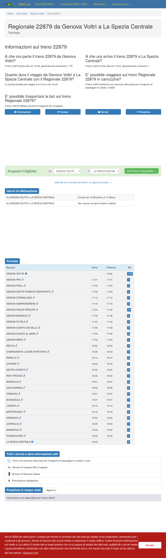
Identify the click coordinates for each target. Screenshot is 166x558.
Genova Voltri (37, 13)
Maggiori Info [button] (30, 553)
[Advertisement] (95, 138)
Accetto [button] (150, 545)
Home (10, 13)
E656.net (24, 4)
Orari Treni (21, 13)
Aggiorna (51, 490)
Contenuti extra (120, 4)
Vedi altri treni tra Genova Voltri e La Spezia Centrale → (83, 182)
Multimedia (99, 4)
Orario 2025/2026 (44, 4)
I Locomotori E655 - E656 (73, 4)
